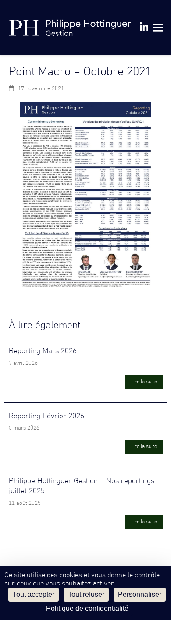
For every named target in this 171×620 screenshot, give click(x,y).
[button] (158, 27)
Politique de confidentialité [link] (87, 608)
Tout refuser (86, 594)
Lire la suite (143, 381)
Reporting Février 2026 (46, 416)
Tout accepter (33, 594)
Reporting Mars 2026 (43, 351)
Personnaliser (139, 594)
